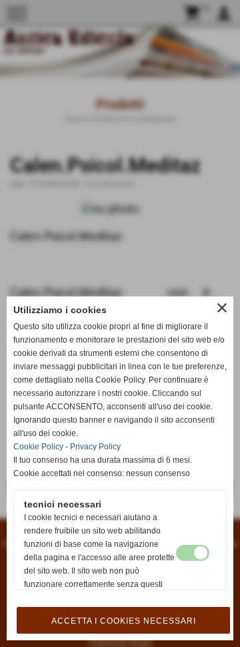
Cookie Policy (38, 446)
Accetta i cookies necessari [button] (123, 621)
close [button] (222, 308)
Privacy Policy (95, 446)
